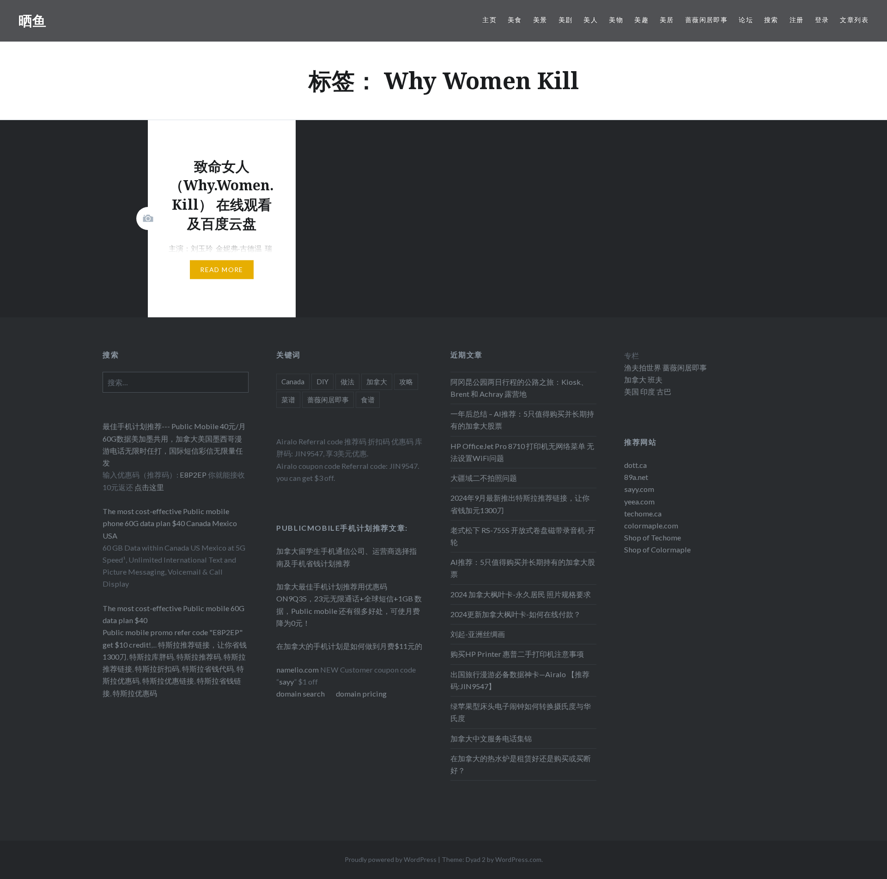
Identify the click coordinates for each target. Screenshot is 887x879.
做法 (347, 381)
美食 (515, 20)
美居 (667, 20)
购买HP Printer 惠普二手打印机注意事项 (517, 653)
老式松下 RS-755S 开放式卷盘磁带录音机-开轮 (522, 536)
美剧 (566, 20)
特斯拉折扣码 (157, 668)
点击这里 (149, 487)
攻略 (406, 381)
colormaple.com (651, 525)
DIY (322, 381)
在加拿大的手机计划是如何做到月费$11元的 (349, 646)
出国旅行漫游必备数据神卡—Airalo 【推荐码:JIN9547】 (519, 680)
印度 (647, 391)
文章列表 (854, 20)
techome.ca (643, 513)
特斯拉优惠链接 (168, 680)
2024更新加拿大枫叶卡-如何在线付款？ (515, 614)
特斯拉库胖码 (151, 656)
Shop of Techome (652, 537)
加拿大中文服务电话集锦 (491, 738)
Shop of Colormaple (657, 549)
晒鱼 (32, 20)
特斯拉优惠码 (135, 693)
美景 (540, 20)
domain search (300, 693)
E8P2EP (194, 474)
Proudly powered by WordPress (391, 859)
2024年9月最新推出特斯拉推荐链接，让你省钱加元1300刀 (519, 503)
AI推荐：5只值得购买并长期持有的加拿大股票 (522, 568)
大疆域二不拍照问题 (483, 477)
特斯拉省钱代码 (208, 668)
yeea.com (639, 501)
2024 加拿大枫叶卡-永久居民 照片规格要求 (520, 594)
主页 (489, 20)
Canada (292, 381)
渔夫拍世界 (643, 367)
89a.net (636, 477)
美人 (590, 20)
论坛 (746, 20)
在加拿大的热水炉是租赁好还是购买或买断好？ (520, 764)
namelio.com (297, 669)
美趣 (641, 20)
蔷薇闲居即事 (706, 20)
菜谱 (288, 399)
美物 (616, 20)
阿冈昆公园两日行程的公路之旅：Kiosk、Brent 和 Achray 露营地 (519, 387)
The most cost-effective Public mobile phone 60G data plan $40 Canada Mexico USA (170, 523)
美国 (631, 391)
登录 (822, 20)
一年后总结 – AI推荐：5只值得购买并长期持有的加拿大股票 (522, 419)
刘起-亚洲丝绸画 (477, 634)
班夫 (654, 379)
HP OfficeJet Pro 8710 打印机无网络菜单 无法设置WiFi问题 (522, 452)
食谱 (368, 399)
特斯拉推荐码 (198, 656)
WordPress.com (518, 859)
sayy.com (639, 489)
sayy (286, 681)
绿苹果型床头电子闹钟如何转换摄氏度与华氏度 (520, 712)
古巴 (663, 391)
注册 (797, 20)
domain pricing (361, 693)
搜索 (771, 20)
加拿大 (376, 381)
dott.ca (635, 465)
